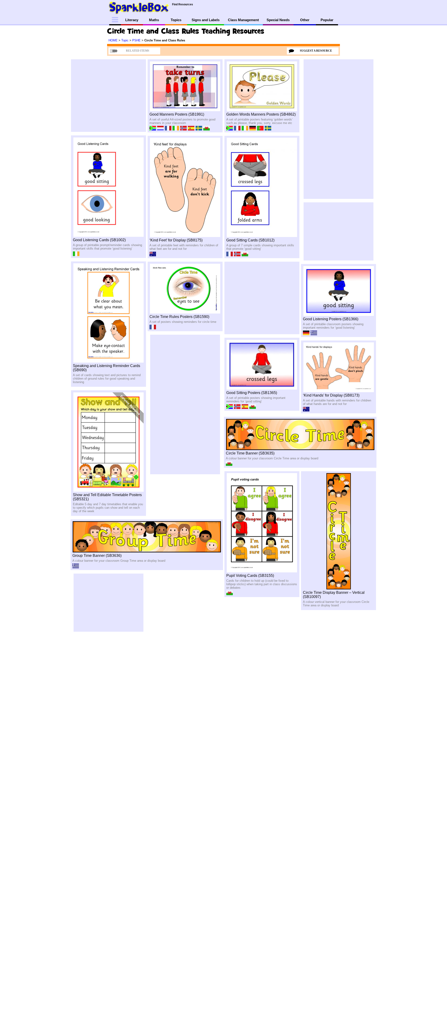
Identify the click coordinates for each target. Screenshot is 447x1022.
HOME (113, 40)
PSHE (137, 40)
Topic (125, 40)
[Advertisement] (46, 99)
